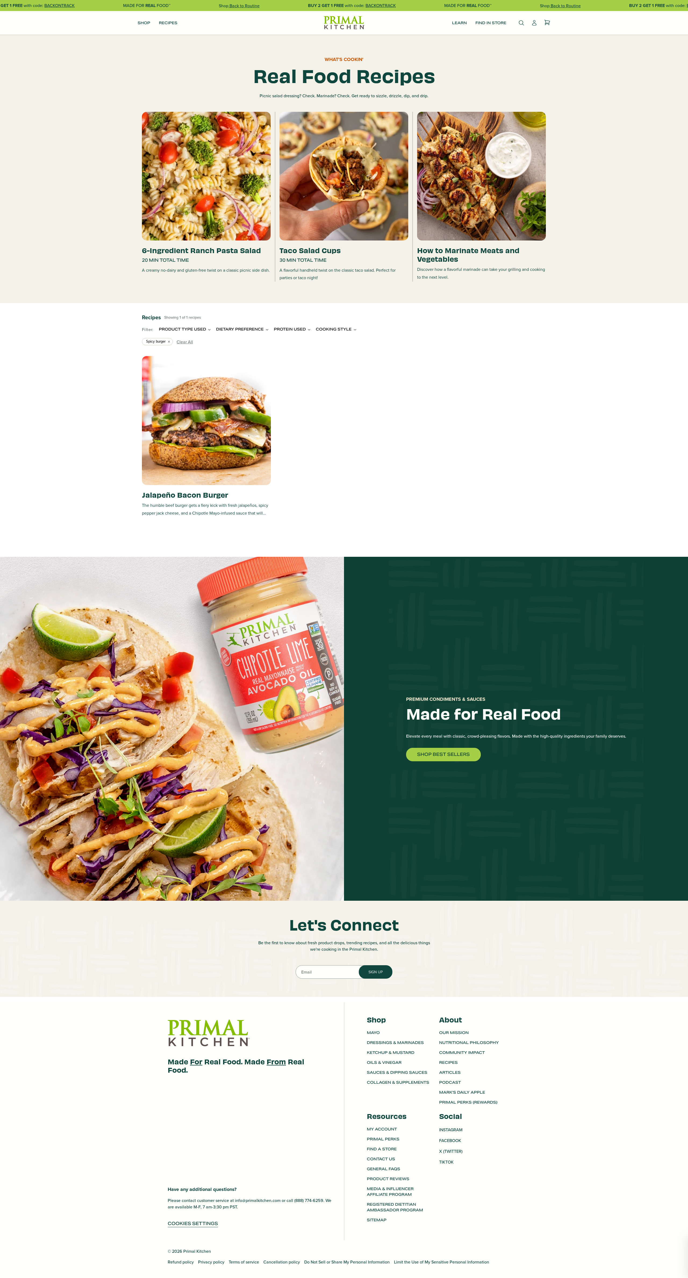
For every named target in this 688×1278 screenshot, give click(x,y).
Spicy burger (156, 341)
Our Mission (454, 1032)
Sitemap (376, 1220)
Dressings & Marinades (395, 1042)
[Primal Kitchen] (344, 23)
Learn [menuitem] (459, 22)
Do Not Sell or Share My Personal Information (347, 1262)
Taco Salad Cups (310, 250)
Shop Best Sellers (443, 754)
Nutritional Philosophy (469, 1042)
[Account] (534, 23)
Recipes (448, 1062)
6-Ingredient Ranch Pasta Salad (201, 250)
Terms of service (244, 1262)
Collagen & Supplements (398, 1082)
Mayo (373, 1032)
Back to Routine (244, 6)
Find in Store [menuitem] (490, 22)
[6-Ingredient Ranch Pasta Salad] (206, 176)
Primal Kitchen (197, 1251)
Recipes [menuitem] (168, 22)
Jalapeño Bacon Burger (185, 494)
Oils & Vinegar (384, 1062)
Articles (450, 1072)
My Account (382, 1129)
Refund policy (181, 1262)
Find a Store (382, 1149)
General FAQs (383, 1169)
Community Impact (462, 1052)
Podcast (450, 1082)
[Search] (521, 23)
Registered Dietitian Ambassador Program (395, 1207)
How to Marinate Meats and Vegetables (468, 254)
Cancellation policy (281, 1262)
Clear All (185, 342)
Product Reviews (388, 1179)
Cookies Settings (193, 1223)
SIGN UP (375, 972)
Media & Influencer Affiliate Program (390, 1192)
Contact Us (381, 1159)
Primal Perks (383, 1139)
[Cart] (547, 23)
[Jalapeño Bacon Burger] (206, 420)
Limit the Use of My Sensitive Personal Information (441, 1262)
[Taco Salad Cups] (344, 176)
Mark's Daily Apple (462, 1092)
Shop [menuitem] (144, 22)
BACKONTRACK (59, 5)
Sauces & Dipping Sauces (397, 1072)
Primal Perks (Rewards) (468, 1102)
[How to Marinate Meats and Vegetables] (481, 176)
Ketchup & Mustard (390, 1052)
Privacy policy (211, 1262)
